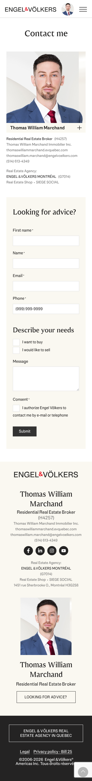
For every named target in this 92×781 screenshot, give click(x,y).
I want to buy (32, 342)
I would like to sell (36, 349)
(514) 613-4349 (17, 161)
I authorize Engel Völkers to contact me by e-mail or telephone (40, 411)
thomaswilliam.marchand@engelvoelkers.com (41, 155)
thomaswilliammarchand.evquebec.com (37, 150)
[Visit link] (46, 529)
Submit (24, 431)
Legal (25, 751)
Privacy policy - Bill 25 (52, 751)
